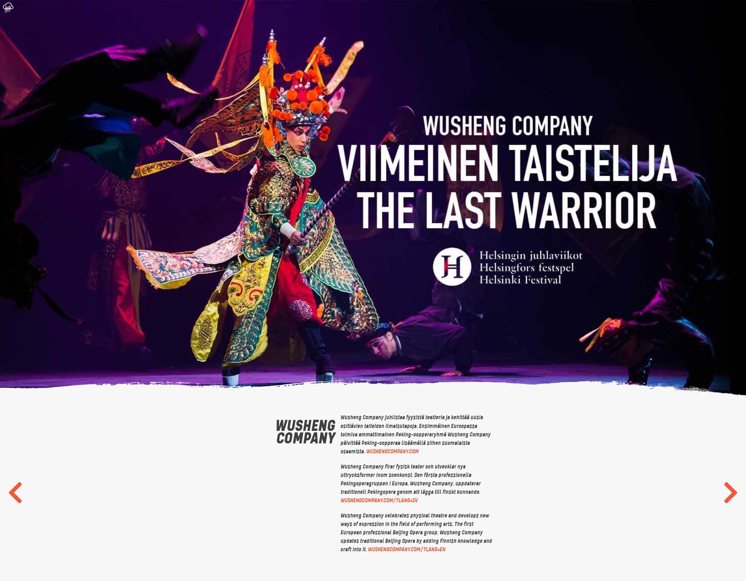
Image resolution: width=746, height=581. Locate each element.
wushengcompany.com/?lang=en (406, 549)
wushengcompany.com (392, 451)
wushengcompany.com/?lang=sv (379, 500)
